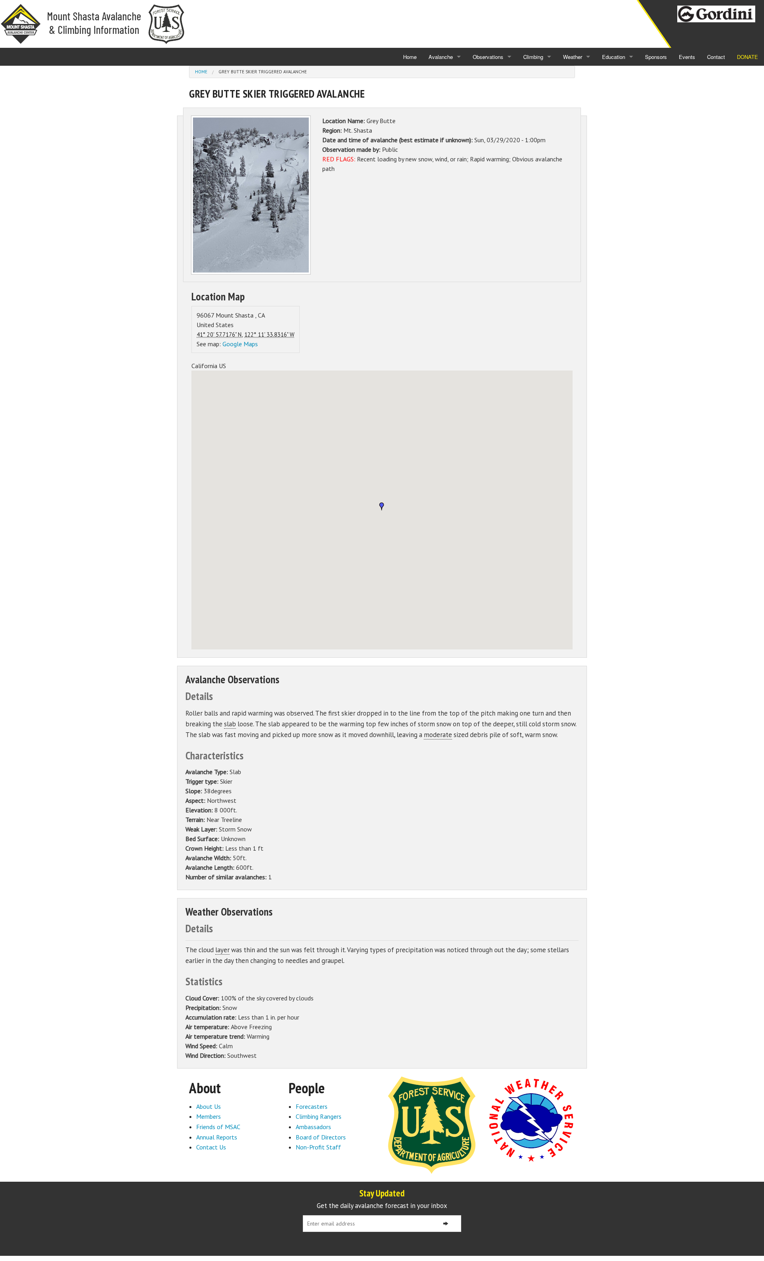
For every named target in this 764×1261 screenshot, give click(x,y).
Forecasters (311, 1106)
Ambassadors (313, 1127)
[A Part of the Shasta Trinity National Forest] (432, 1124)
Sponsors (656, 57)
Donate (747, 57)
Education (613, 57)
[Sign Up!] (446, 1224)
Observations (488, 57)
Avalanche (441, 57)
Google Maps (240, 344)
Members (208, 1116)
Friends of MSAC (218, 1127)
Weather (572, 57)
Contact (716, 57)
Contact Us (211, 1147)
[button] (381, 506)
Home (410, 57)
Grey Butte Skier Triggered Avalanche (262, 72)
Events (687, 57)
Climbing (533, 57)
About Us (208, 1106)
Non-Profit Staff (318, 1147)
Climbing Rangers (318, 1116)
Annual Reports (216, 1137)
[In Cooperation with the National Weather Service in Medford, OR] (531, 1119)
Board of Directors (321, 1137)
